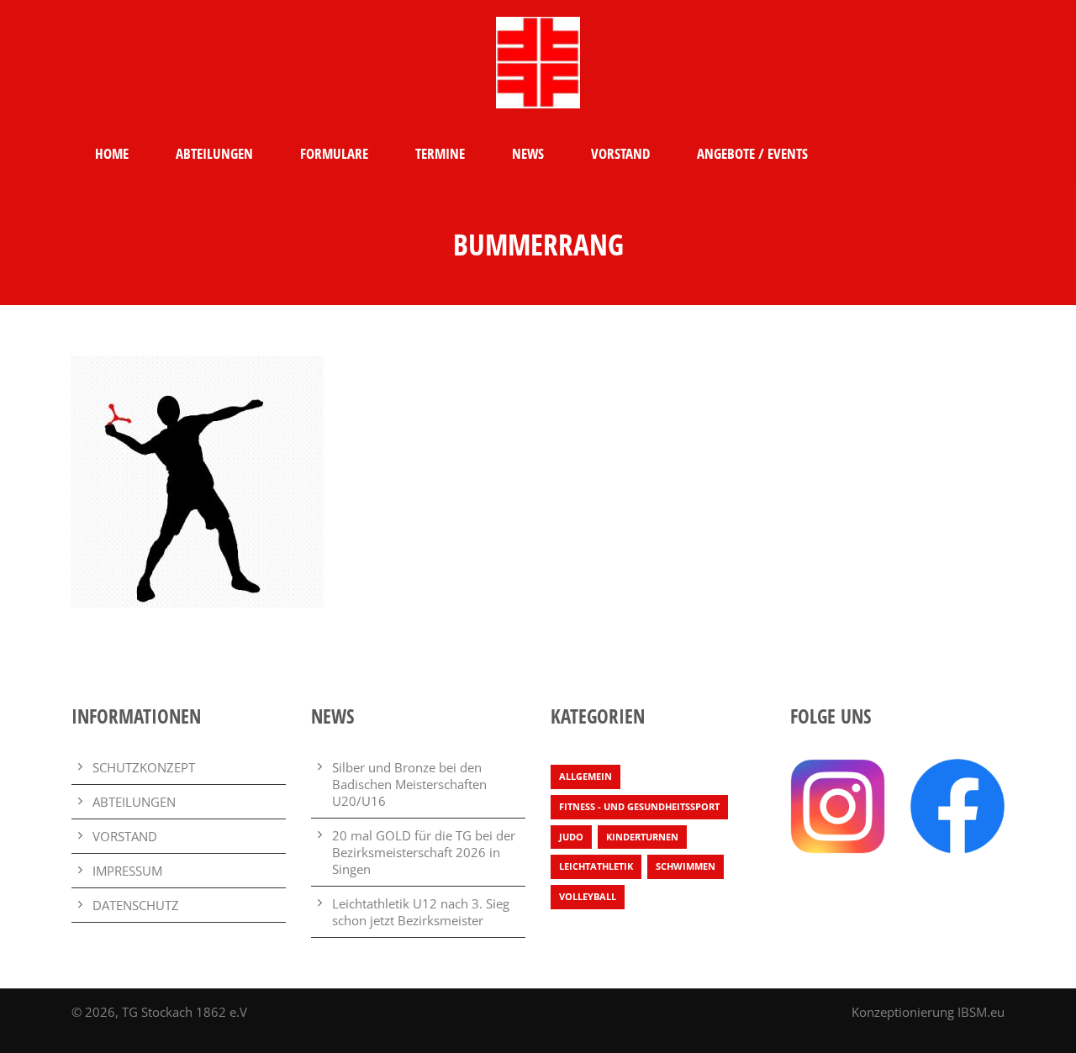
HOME (112, 153)
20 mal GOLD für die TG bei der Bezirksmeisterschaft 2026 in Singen (423, 852)
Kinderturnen (642, 836)
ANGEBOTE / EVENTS (752, 153)
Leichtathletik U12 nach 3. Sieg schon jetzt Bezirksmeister (420, 912)
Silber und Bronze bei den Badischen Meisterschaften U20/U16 (409, 784)
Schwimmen (685, 866)
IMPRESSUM (127, 870)
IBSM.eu (981, 1011)
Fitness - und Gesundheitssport (639, 806)
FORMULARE (334, 153)
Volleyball (587, 896)
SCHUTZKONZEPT (143, 767)
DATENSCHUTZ (135, 905)
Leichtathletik (596, 866)
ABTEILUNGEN (214, 153)
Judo (571, 836)
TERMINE (440, 153)
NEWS (528, 153)
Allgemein (585, 776)
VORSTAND (620, 153)
